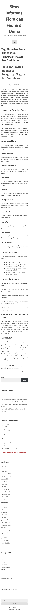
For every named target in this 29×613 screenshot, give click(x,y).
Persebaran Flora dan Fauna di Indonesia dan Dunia (13, 396)
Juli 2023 (3, 535)
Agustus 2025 (5, 479)
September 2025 (6, 476)
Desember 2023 (5, 522)
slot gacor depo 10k (6, 443)
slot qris (3, 429)
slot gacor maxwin (6, 579)
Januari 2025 (5, 489)
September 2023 (6, 530)
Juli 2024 (3, 504)
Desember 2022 (5, 543)
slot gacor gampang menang (9, 448)
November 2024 (6, 494)
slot (2, 441)
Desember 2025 (5, 471)
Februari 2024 (5, 517)
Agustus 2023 (5, 533)
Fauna (9, 365)
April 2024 (4, 512)
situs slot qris (5, 439)
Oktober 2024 (5, 497)
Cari (2, 377)
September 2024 (6, 499)
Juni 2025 (4, 481)
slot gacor (4, 445)
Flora (13, 365)
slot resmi (18, 350)
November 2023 (6, 525)
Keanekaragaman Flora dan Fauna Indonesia (13, 402)
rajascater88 (5, 425)
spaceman (4, 433)
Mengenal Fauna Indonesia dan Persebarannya (14, 399)
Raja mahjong (20, 92)
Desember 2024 (5, 492)
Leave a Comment (23, 372)
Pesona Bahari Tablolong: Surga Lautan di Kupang (13, 410)
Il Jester (18, 609)
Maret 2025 (4, 484)
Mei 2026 (4, 466)
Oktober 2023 (5, 528)
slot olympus (5, 437)
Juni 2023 (4, 538)
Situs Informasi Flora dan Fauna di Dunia (14, 19)
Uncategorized (5, 567)
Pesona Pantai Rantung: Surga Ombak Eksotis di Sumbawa (14, 405)
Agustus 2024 (5, 502)
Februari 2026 (5, 469)
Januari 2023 (5, 540)
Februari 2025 (5, 487)
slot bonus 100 (5, 431)
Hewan (3, 562)
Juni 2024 (4, 507)
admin (21, 85)
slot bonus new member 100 (9, 589)
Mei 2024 (4, 510)
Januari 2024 (5, 520)
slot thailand (4, 435)
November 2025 (6, 474)
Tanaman (4, 564)
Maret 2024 (4, 515)
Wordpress (17, 608)
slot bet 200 (4, 427)
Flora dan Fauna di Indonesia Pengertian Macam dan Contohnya (13, 72)
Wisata (3, 570)
